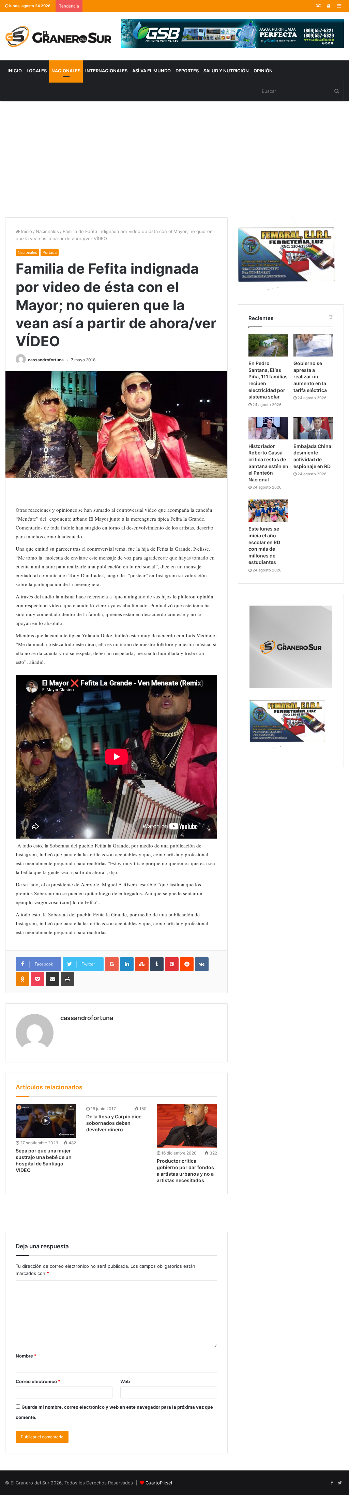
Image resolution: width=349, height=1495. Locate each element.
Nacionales (65, 70)
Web (125, 1381)
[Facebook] (332, 1483)
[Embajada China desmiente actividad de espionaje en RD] (313, 428)
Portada (50, 252)
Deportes (187, 70)
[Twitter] (340, 1483)
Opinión (263, 70)
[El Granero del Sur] (58, 36)
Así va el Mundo (151, 70)
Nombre (26, 1356)
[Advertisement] (174, 159)
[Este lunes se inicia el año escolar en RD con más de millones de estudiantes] (268, 510)
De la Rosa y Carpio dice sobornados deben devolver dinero (113, 1123)
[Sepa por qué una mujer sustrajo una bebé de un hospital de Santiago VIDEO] (46, 1121)
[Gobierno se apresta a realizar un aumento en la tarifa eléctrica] (313, 345)
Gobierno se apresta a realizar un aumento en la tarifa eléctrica (310, 376)
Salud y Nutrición (226, 70)
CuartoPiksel (159, 1482)
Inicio (14, 70)
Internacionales (106, 70)
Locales (37, 70)
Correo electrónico (38, 1381)
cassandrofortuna (46, 359)
